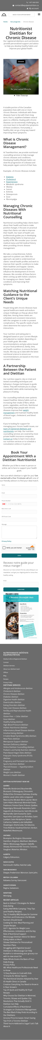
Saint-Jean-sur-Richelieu (22, 816)
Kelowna (7, 880)
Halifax (16, 865)
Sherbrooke (19, 825)
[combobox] (4, 504)
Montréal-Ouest (29, 802)
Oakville (31, 844)
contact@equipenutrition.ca (27, 5)
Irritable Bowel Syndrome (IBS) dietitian (19, 736)
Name (3, 485)
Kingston (15, 841)
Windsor (23, 849)
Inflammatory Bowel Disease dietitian (19, 730)
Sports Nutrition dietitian (14, 764)
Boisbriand (16, 788)
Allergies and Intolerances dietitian (18, 688)
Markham (24, 841)
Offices (5, 672)
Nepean (23, 844)
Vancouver (22, 880)
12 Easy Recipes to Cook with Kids (17, 973)
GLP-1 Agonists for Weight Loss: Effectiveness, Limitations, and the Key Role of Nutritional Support (19, 931)
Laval (12, 797)
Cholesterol (11, 179)
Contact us (7, 439)
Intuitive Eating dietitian (13, 733)
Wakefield (7, 830)
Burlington (17, 838)
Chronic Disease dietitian (13, 694)
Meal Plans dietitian (11, 739)
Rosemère (26, 808)
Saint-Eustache (20, 813)
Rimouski (17, 808)
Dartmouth (8, 865)
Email (3, 493)
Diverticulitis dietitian (12, 702)
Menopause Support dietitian (15, 741)
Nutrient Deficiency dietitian (15, 744)
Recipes (5, 679)
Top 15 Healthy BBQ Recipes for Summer (20, 914)
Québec (34, 805)
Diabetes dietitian (10, 697)
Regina (6, 888)
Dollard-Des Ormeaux (12, 794)
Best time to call (6, 508)
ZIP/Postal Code (6, 516)
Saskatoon (14, 888)
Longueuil (28, 797)
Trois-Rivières (9, 828)
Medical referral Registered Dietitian (15, 659)
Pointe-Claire (17, 805)
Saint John (33, 872)
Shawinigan (8, 825)
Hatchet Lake (25, 865)
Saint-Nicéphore (18, 819)
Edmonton (14, 857)
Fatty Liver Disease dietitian (14, 708)
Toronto (26, 846)
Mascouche (8, 800)
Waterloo (15, 849)
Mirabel (17, 800)
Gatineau (26, 794)
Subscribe (21, 589)
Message (4, 524)
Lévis (17, 797)
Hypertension (12, 182)
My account (34, 8)
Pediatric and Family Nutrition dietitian (19, 750)
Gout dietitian (9, 719)
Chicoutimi (28, 791)
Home (5, 22)
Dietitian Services (9, 666)
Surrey (14, 880)
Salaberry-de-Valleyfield (22, 822)
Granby (34, 794)
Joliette (6, 797)
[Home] (4, 14)
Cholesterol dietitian (11, 691)
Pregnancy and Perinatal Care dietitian (19, 761)
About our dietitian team (11, 669)
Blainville (7, 788)
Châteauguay (17, 791)
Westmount (17, 830)
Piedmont (7, 805)
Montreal (18, 802)
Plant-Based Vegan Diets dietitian (17, 753)
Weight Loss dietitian (12, 772)
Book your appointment (22, 14)
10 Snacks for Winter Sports (15, 976)
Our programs (15, 22)
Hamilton (7, 841)
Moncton (24, 872)
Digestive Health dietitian (14, 699)
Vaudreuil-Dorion (22, 828)
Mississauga (14, 844)
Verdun (34, 828)
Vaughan (7, 849)
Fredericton (15, 872)
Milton (6, 844)
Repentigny (8, 808)
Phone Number (6, 501)
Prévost (27, 805)
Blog (4, 676)
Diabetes (10, 177)
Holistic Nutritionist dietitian (15, 727)
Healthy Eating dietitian (13, 722)
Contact (6, 662)
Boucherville (26, 788)
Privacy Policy (6, 541)
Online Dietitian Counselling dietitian (18, 747)
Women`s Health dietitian (14, 775)
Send (19, 555)
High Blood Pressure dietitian (15, 724)
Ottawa (6, 846)
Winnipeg (7, 895)
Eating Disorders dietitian (14, 705)
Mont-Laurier (26, 800)
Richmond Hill (16, 846)
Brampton (7, 838)
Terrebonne (29, 825)
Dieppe (6, 872)
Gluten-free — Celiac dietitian (15, 716)
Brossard (7, 791)
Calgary (6, 857)
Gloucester (27, 838)
